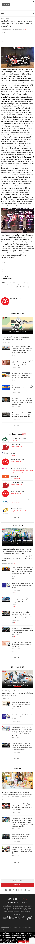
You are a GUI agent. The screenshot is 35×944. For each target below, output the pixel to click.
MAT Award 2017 (6, 284)
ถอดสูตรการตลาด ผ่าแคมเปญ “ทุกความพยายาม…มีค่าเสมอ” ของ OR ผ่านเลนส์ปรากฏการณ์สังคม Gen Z (22, 600)
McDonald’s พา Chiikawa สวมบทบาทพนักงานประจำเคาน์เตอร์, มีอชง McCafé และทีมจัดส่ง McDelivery (22, 375)
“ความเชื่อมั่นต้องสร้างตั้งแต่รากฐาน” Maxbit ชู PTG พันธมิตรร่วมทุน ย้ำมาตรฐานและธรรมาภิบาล (21, 836)
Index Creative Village (22, 282)
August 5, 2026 (16, 604)
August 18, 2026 (16, 590)
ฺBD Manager (14, 453)
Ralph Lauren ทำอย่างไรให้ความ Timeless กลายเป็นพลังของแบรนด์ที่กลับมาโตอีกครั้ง (21, 704)
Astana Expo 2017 (10, 282)
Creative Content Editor (17, 459)
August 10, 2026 (16, 634)
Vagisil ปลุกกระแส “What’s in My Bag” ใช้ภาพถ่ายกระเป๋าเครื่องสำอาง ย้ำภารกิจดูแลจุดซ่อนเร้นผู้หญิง (22, 363)
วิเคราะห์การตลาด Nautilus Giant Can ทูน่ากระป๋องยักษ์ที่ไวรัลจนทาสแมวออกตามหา (22, 585)
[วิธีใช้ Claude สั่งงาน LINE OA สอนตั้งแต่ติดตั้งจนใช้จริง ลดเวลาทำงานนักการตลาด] (6, 643)
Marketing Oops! (18, 29)
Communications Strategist (18, 468)
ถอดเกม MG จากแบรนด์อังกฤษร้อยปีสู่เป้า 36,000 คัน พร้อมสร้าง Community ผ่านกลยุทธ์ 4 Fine (22, 630)
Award (8, 18)
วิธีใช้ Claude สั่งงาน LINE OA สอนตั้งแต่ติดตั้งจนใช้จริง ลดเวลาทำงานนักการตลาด (21, 644)
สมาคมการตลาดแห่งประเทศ (8, 286)
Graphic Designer (16, 444)
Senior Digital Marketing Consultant (21, 500)
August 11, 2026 (16, 648)
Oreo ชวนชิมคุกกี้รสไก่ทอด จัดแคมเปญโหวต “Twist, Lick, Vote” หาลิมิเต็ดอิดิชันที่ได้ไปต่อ (22, 388)
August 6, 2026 (16, 576)
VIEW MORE (17, 426)
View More (17, 517)
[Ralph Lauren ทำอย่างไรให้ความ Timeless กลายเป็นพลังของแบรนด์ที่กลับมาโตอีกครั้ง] (6, 703)
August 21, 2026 (16, 367)
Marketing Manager (16, 509)
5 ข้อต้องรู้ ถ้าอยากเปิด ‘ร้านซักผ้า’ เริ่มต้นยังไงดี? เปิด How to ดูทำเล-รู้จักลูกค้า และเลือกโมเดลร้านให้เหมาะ (22, 415)
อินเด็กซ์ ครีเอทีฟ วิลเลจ (22, 286)
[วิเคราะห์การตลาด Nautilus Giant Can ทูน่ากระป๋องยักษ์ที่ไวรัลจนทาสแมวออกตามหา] (6, 585)
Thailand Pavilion (16, 284)
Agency (3, 18)
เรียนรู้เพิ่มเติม (28, 942)
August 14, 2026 (6, 563)
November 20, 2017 (7, 29)
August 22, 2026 (16, 355)
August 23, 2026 (6, 342)
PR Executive (14, 476)
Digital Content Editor (17, 482)
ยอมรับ (20, 942)
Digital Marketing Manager (18, 438)
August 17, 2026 (16, 737)
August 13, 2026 (16, 620)
